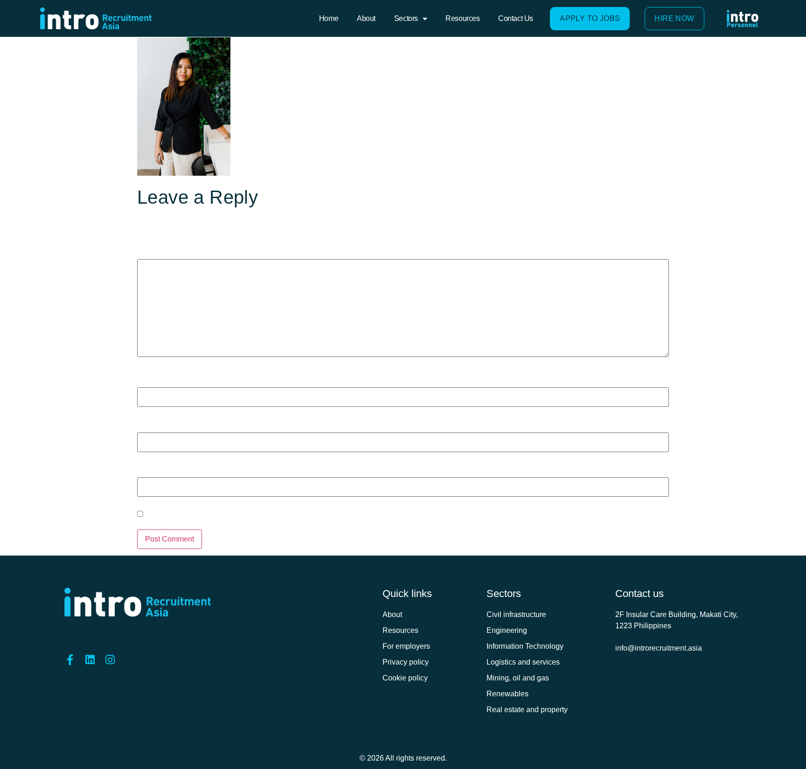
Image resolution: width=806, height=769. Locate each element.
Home (328, 18)
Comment (168, 251)
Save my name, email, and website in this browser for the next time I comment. (362, 514)
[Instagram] (110, 659)
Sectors (406, 18)
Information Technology (524, 646)
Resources (462, 18)
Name (157, 378)
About (366, 18)
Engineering (506, 630)
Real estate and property (527, 710)
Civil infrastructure (516, 614)
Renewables (507, 694)
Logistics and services (523, 662)
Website (159, 468)
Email (157, 424)
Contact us (515, 18)
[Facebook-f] (69, 659)
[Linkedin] (90, 659)
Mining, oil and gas (517, 678)
